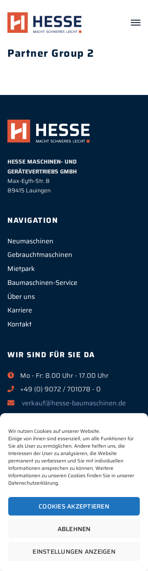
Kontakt (19, 324)
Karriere (19, 310)
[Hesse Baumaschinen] (44, 22)
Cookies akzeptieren (74, 506)
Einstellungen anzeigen (74, 552)
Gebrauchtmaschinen (39, 255)
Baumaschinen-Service (42, 282)
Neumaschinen (30, 241)
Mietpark (21, 269)
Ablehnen (74, 529)
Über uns (21, 296)
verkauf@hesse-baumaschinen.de (74, 403)
